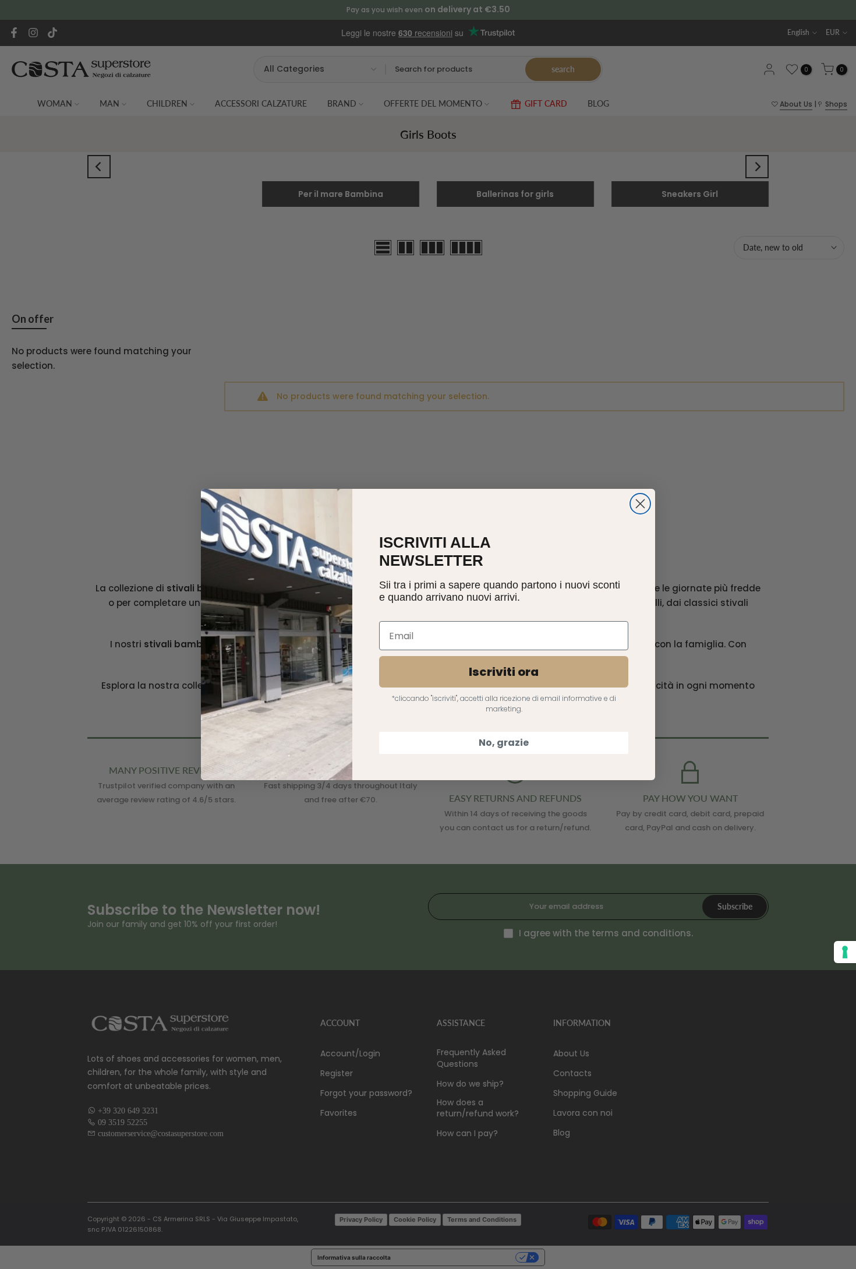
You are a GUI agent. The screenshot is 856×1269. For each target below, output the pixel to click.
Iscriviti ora (504, 672)
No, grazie (504, 742)
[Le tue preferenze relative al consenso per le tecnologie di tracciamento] (845, 952)
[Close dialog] (640, 503)
